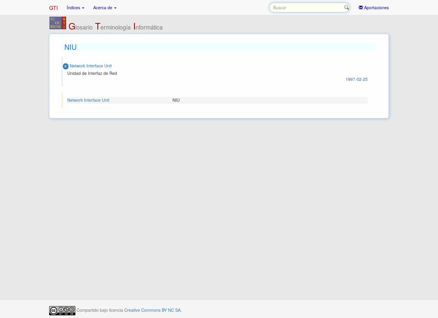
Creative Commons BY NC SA (152, 310)
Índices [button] (74, 7)
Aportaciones (376, 7)
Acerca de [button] (103, 7)
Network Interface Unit (88, 100)
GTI (53, 7)
